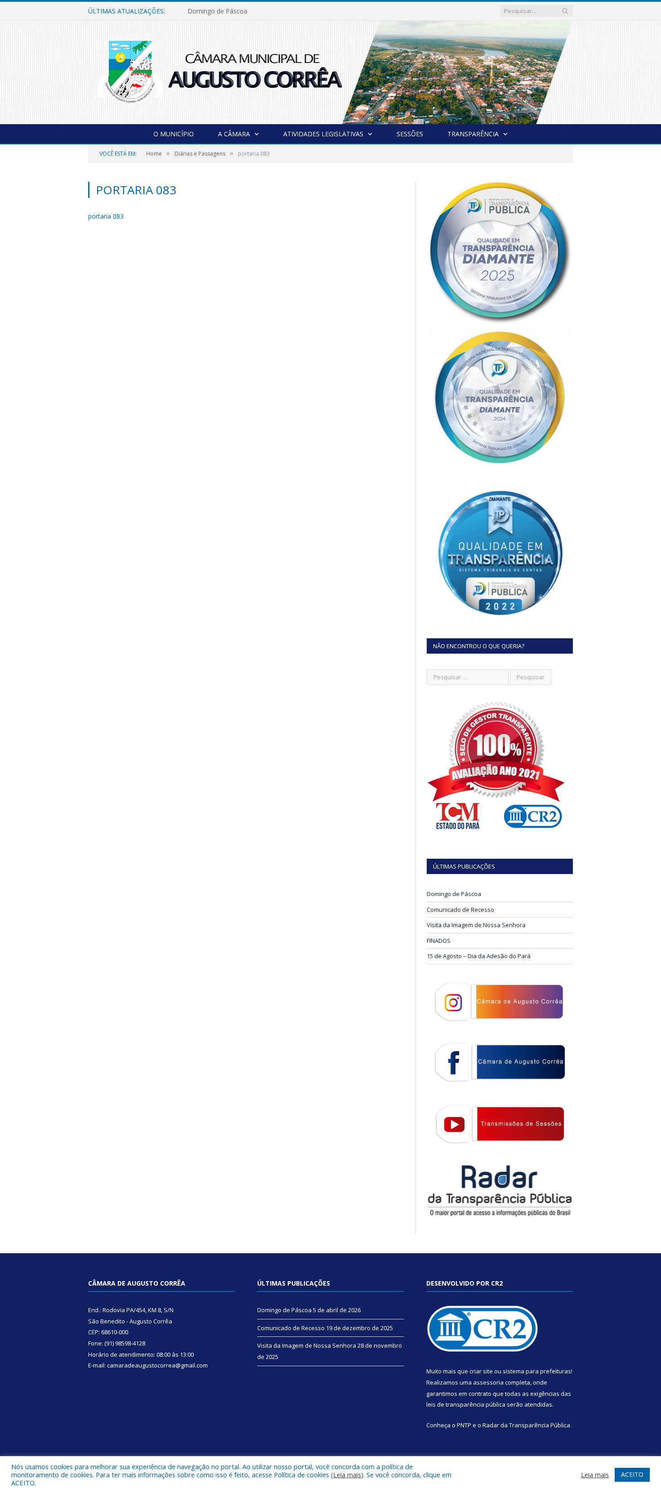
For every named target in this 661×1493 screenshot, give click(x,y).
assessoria (488, 1382)
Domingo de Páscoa (454, 894)
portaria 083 (106, 216)
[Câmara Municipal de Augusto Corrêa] (330, 70)
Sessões (410, 134)
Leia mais (347, 1475)
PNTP (464, 1425)
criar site (481, 1371)
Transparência (473, 134)
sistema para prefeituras (537, 1371)
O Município (173, 134)
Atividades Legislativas (323, 134)
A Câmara (234, 134)
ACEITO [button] (632, 1474)
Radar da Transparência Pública (526, 1425)
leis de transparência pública (465, 1404)
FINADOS (439, 941)
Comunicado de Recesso (224, 11)
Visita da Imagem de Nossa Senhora (476, 925)
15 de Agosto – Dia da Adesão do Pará (479, 956)
